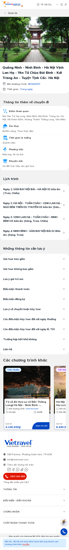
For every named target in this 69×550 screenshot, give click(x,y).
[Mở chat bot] (63, 522)
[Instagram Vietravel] (9, 470)
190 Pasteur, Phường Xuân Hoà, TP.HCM (29, 454)
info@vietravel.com (17, 459)
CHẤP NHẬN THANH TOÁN (18, 522)
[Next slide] (65, 39)
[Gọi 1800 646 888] (63, 531)
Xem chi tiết (41, 425)
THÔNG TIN (10, 489)
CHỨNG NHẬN (11, 511)
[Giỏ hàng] (61, 4)
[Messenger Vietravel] (26, 470)
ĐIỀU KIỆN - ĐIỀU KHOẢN (17, 500)
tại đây (26, 544)
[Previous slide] (3, 39)
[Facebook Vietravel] (13, 470)
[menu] (65, 4)
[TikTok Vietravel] (22, 470)
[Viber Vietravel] (18, 470)
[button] (34, 543)
